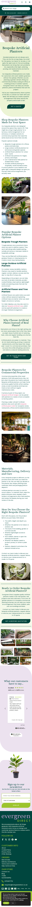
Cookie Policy (6, 850)
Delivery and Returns (9, 862)
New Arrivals (6, 860)
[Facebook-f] (3, 840)
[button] (16, 185)
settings (21, 900)
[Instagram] (9, 840)
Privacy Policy (6, 852)
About (4, 848)
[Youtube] (16, 840)
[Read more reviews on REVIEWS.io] (20, 728)
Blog (3, 874)
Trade (4, 876)
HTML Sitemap (6, 854)
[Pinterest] (12, 840)
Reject (13, 903)
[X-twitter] (6, 840)
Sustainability (6, 878)
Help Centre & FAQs (8, 866)
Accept (6, 903)
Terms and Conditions (9, 864)
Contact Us (6, 872)
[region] (16, 709)
